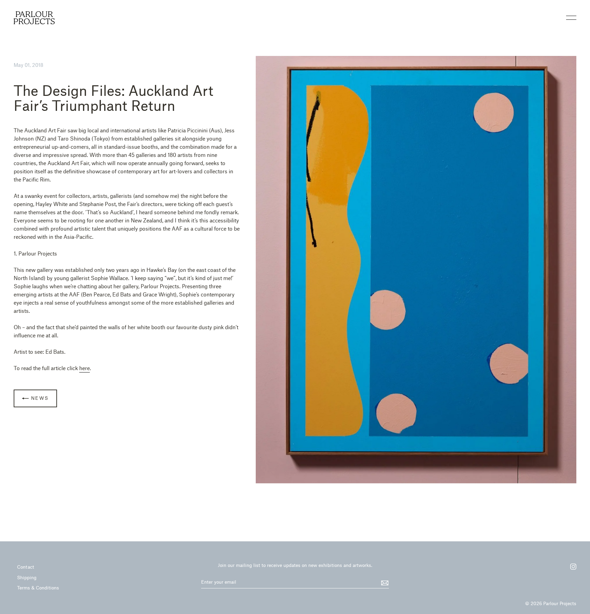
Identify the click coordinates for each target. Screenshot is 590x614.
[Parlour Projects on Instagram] (569, 569)
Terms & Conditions (38, 587)
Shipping (27, 577)
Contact (25, 567)
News (39, 398)
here (84, 368)
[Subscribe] (384, 582)
